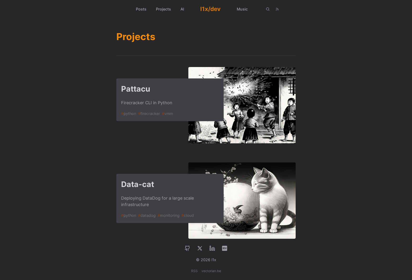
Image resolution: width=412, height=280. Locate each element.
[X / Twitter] (200, 248)
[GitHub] (187, 248)
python (128, 113)
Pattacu (135, 88)
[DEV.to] (224, 248)
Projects (163, 9)
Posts (141, 9)
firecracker (149, 113)
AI (182, 9)
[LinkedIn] (212, 248)
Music (242, 9)
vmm (167, 113)
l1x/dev (210, 8)
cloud (187, 215)
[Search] (268, 9)
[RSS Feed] (277, 9)
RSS (194, 271)
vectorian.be (211, 271)
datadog (147, 215)
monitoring (169, 215)
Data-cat (137, 184)
